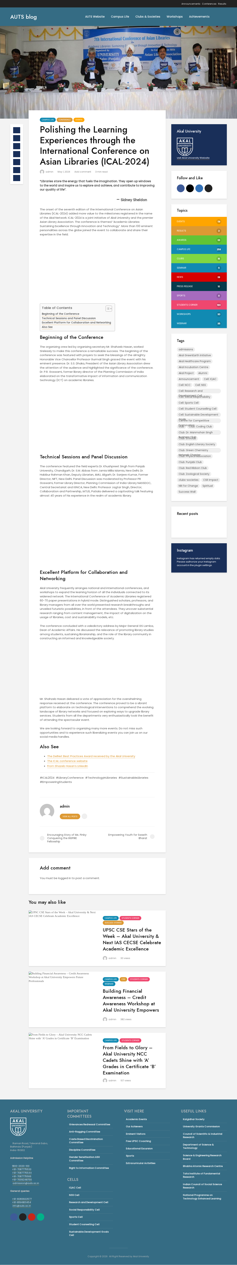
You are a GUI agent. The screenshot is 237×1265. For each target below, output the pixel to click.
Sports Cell (76, 1217)
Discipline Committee (82, 1150)
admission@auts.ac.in (26, 1183)
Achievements (199, 17)
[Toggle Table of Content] (107, 308)
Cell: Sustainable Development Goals (198, 415)
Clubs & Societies (147, 17)
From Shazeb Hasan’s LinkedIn (67, 766)
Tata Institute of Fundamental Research (201, 1175)
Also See (47, 327)
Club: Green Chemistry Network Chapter (193, 450)
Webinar (109, 984)
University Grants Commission (201, 1126)
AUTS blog (23, 17)
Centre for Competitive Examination (194, 421)
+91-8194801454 (21, 1202)
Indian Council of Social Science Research (202, 1186)
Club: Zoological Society (194, 474)
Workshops (175, 17)
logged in (64, 878)
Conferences (209, 3)
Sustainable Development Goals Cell (89, 1233)
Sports (130, 1155)
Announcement (189, 379)
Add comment (82, 171)
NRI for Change (188, 486)
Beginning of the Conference (60, 314)
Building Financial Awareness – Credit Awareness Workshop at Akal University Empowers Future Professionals (131, 1003)
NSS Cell (74, 1195)
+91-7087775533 (21, 1169)
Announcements (190, 3)
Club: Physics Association (195, 456)
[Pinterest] (31, 1217)
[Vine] (40, 1217)
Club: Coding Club (200, 426)
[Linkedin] (199, 188)
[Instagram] (190, 188)
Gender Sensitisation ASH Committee (84, 1158)
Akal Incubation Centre (193, 367)
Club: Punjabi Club (190, 462)
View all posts (70, 816)
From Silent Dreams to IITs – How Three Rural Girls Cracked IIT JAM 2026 (207, 598)
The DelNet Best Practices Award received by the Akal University (91, 756)
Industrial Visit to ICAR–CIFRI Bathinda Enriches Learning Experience (207, 568)
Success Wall (187, 492)
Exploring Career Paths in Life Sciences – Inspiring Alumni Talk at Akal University (207, 529)
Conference (65, 119)
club (181, 426)
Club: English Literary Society (197, 444)
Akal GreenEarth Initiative (195, 355)
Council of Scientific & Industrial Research (202, 1135)
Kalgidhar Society (194, 1119)
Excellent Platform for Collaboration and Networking (76, 322)
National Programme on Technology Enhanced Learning (202, 1196)
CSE (123, 979)
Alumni (202, 373)
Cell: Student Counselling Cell (197, 409)
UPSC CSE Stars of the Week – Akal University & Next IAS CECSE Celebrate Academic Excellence (132, 939)
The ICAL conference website (67, 761)
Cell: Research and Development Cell (191, 391)
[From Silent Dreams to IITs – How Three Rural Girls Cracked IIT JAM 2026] (184, 607)
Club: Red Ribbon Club (193, 468)
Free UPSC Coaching (138, 1141)
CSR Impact (210, 480)
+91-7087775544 (22, 1173)
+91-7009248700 (22, 1179)
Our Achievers (134, 1126)
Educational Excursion (139, 1148)
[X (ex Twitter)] (208, 188)
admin (49, 171)
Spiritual (208, 486)
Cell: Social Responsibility (194, 397)
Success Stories (113, 922)
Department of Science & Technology (198, 1146)
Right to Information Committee (89, 1168)
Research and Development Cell (88, 1202)
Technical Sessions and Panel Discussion (69, 318)
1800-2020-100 (20, 1166)
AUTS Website (95, 17)
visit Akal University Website (193, 158)
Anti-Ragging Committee (84, 1131)
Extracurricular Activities (140, 1163)
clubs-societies (188, 480)
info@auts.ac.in (22, 1206)
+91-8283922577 (22, 1199)
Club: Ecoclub (187, 438)
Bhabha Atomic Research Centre (203, 1166)
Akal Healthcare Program (195, 361)
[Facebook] (181, 188)
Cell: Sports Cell (188, 403)
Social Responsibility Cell (84, 1209)
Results (222, 3)
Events (79, 119)
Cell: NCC (185, 385)
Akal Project (186, 373)
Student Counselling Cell (84, 1224)
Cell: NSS (200, 385)
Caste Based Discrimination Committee (86, 1140)
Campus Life (120, 17)
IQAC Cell (75, 1187)
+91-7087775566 (21, 1176)
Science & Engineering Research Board (202, 1157)
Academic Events (136, 1119)
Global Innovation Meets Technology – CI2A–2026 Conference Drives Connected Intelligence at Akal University (207, 641)
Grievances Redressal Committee (89, 1124)
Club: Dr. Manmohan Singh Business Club (196, 433)
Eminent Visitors (135, 1134)
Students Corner (130, 918)
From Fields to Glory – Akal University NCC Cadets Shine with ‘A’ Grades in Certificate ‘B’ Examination (129, 1060)
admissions (186, 349)
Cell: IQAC (210, 379)
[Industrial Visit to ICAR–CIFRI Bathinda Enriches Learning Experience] (184, 573)
